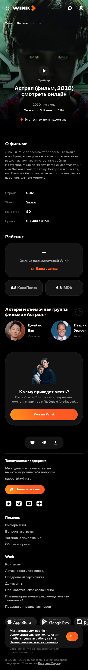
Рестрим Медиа (49, 663)
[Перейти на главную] (39, 8)
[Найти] (70, 8)
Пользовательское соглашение (34, 642)
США (30, 193)
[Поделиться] (44, 442)
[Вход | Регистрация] (80, 8)
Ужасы (31, 202)
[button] (8, 8)
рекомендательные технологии (34, 634)
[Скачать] (55, 442)
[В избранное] (32, 442)
